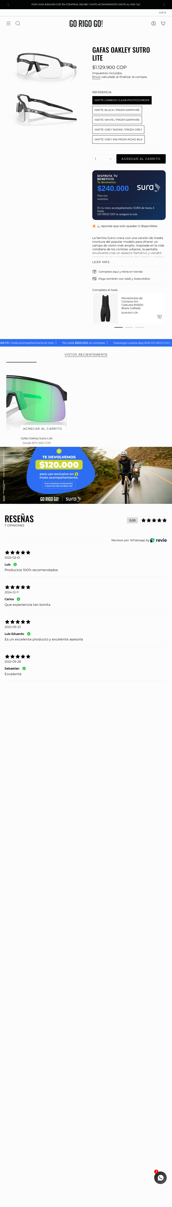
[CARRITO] (163, 23)
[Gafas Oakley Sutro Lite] (36, 398)
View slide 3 (139, 327)
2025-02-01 (12, 557)
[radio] (122, 100)
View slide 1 (118, 327)
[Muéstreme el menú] (8, 23)
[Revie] (158, 540)
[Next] (164, 4)
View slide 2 (129, 327)
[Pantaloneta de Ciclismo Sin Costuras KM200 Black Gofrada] (104, 308)
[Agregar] (159, 316)
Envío (96, 77)
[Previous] (8, 4)
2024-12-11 (12, 592)
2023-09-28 (13, 661)
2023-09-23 (13, 627)
